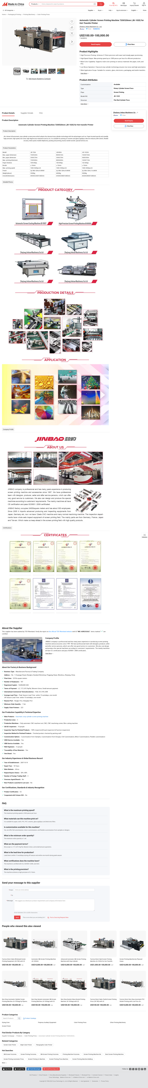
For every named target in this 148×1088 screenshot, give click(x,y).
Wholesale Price (86, 1075)
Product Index (108, 1075)
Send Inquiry (95, 44)
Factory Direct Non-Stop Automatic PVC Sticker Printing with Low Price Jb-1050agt (132, 1001)
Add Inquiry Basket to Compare (40, 79)
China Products (43, 1075)
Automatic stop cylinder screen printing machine (32, 716)
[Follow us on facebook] (130, 1069)
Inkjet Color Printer (26, 1045)
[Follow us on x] (133, 1069)
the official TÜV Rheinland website (60, 631)
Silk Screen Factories (10, 1054)
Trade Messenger (33, 1069)
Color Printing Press (43, 14)
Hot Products (33, 1075)
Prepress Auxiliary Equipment (47, 1022)
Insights (116, 1075)
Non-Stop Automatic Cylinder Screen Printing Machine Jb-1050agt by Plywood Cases (15, 1001)
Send (17, 917)
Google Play (19, 1069)
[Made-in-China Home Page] (13, 4)
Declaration (95, 1081)
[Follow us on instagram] (136, 1069)
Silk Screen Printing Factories (49, 1054)
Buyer (100, 10)
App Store (7, 1069)
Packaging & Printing (14, 14)
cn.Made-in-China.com (93, 1077)
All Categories (9, 10)
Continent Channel (97, 1075)
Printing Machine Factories (71, 1054)
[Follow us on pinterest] (142, 1069)
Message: (10, 901)
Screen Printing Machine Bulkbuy (82, 1059)
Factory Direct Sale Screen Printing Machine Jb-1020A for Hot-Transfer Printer (101, 961)
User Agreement (85, 1081)
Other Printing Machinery (118, 1022)
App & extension (121, 10)
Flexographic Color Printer (44, 1045)
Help (110, 10)
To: (12, 895)
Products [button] (34, 4)
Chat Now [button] (131, 44)
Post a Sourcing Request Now (58, 917)
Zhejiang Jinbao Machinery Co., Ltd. (91, 27)
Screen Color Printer (10, 1045)
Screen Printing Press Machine (58, 1059)
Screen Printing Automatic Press (14, 1059)
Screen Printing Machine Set (92, 1054)
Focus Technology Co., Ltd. (60, 1081)
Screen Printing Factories (28, 1054)
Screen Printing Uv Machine (36, 1059)
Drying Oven (6, 1022)
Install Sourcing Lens (52, 1069)
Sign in (144, 5)
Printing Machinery (29, 14)
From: (11, 890)
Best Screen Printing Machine (114, 1054)
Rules (144, 10)
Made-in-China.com (65, 1077)
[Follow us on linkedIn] (145, 1069)
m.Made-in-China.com (79, 1077)
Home (4, 14)
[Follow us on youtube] (139, 1069)
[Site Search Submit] (100, 4)
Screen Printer (6, 1026)
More (4, 1063)
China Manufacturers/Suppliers (57, 1075)
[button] (95, 4)
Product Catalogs (30, 1018)
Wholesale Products (74, 1075)
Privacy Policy (105, 1081)
